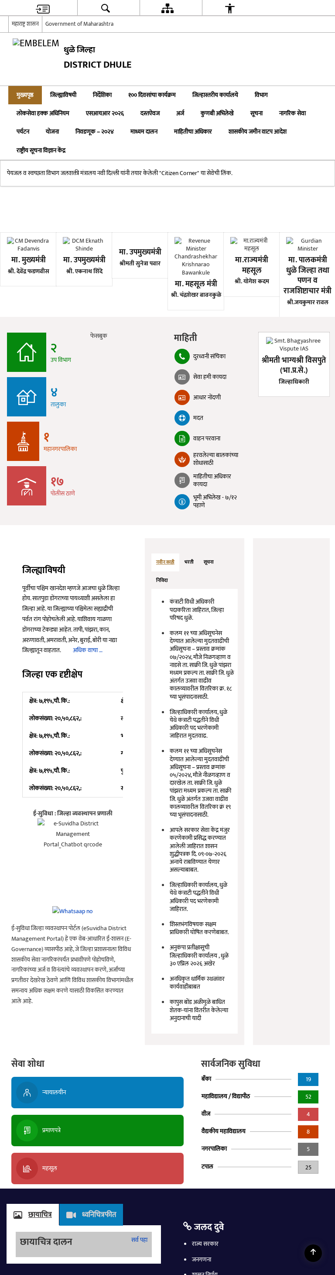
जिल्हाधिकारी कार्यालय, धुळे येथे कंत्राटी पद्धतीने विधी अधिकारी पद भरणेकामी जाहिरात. (198, 961)
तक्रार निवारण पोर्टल (209, 265)
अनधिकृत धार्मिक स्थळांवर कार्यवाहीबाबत (197, 1046)
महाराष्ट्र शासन (25, 24)
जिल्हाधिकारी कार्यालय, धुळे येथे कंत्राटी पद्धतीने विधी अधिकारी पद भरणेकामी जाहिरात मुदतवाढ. (198, 787)
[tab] (165, 626)
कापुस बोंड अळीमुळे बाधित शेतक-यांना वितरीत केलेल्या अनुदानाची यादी (199, 1073)
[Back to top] (313, 1253)
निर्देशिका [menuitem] (102, 95)
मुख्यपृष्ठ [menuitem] (25, 95)
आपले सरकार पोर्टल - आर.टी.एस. (42, 270)
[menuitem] (43, 8)
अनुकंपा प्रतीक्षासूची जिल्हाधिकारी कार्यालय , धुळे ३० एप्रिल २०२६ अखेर (199, 1019)
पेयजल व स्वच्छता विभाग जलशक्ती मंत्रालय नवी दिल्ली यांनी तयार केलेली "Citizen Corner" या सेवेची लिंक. (119, 236)
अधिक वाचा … (88, 714)
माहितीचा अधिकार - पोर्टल (287, 265)
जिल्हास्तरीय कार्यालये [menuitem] (215, 95)
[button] (316, 95)
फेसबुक (101, 400)
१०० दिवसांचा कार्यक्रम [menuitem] (152, 95)
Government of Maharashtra (79, 24)
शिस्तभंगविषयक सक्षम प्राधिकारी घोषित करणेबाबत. (199, 992)
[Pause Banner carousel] (322, 115)
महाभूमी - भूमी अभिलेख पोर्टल (125, 265)
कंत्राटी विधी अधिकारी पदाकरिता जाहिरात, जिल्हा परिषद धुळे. (197, 673)
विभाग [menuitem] (261, 95)
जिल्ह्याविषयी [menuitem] (63, 95)
